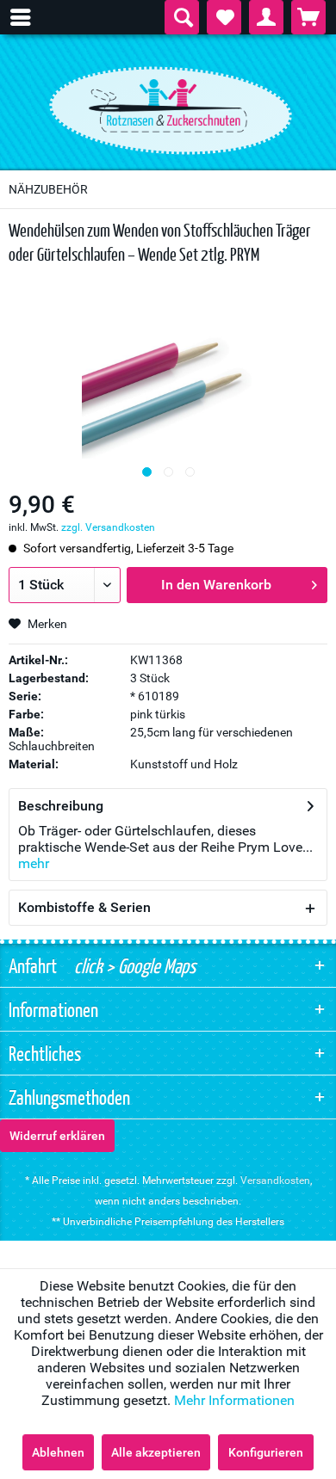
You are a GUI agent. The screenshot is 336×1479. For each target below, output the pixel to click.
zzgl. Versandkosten (108, 527)
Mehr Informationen (234, 1400)
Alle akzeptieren (156, 1452)
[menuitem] (29, 17)
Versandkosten (275, 1180)
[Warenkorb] (308, 17)
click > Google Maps (133, 965)
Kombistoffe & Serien (84, 907)
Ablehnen (58, 1452)
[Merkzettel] (224, 17)
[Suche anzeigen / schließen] (182, 17)
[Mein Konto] (266, 17)
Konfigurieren (265, 1452)
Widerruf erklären (57, 1136)
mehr (33, 863)
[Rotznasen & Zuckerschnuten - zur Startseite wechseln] (168, 105)
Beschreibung (60, 806)
